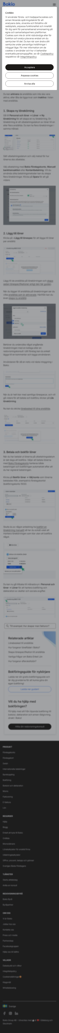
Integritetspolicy (28, 56)
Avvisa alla (29, 83)
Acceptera (29, 67)
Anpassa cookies (29, 75)
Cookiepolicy (47, 53)
